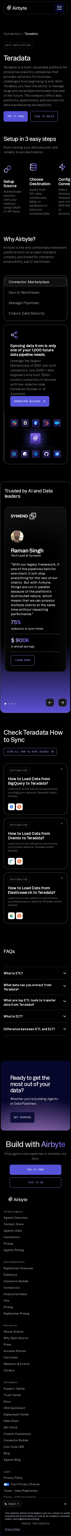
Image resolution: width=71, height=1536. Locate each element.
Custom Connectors (17, 1433)
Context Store (13, 1224)
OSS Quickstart (14, 1408)
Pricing (8, 1243)
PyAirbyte (10, 1274)
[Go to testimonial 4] (15, 704)
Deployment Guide (16, 1414)
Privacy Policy (13, 1477)
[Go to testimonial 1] (5, 704)
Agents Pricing (14, 1250)
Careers (9, 1370)
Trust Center (12, 1395)
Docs (7, 1401)
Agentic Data (13, 1230)
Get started (22, 1117)
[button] (59, 8)
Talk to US (35, 1182)
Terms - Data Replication (21, 1490)
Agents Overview (16, 1217)
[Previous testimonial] (50, 702)
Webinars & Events (17, 1364)
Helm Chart (11, 1421)
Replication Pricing (16, 1313)
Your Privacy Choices (25, 1484)
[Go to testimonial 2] (8, 704)
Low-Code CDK (14, 1446)
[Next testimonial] (62, 702)
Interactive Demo (15, 1294)
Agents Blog (12, 1459)
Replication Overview (18, 1268)
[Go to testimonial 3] (11, 704)
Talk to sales (44, 116)
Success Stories (15, 1351)
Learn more (22, 660)
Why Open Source (16, 1338)
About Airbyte (13, 1331)
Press (7, 1344)
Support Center (14, 1388)
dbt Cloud (10, 1427)
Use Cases (11, 1357)
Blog (7, 1453)
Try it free (15, 116)
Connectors (12, 1237)
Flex (6, 1300)
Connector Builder (16, 1281)
